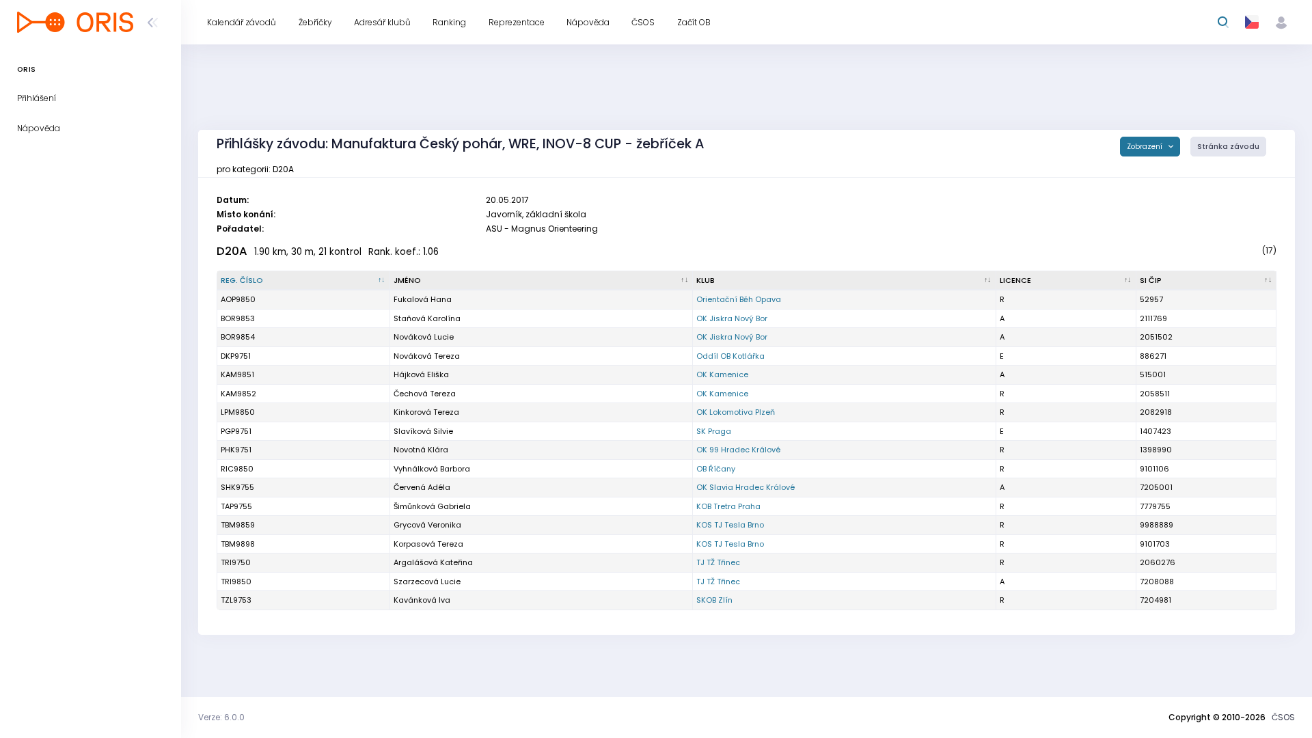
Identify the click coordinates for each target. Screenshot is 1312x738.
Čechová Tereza (425, 393)
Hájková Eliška (421, 374)
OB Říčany (715, 468)
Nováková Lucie (424, 336)
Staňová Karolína (427, 318)
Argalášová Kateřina (433, 562)
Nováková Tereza (427, 356)
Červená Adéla (422, 487)
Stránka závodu (1228, 146)
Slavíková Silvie (423, 431)
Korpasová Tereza (428, 543)
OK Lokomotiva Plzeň (735, 412)
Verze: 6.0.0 (221, 717)
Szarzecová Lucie (427, 581)
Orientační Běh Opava (738, 299)
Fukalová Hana (423, 299)
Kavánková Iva (422, 599)
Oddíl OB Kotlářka (730, 356)
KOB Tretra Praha (728, 506)
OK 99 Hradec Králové (738, 449)
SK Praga (713, 431)
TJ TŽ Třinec (718, 562)
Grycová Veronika (427, 524)
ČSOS (1283, 717)
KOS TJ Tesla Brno (730, 524)
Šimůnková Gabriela (432, 506)
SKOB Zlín (714, 599)
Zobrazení (1145, 146)
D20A (232, 251)
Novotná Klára (421, 449)
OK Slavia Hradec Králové (745, 487)
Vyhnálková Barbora (432, 468)
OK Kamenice (722, 374)
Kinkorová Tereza (426, 412)
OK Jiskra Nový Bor (731, 318)
